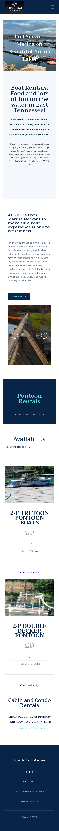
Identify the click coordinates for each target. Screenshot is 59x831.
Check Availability (29, 572)
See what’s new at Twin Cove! (29, 728)
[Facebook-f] (29, 772)
